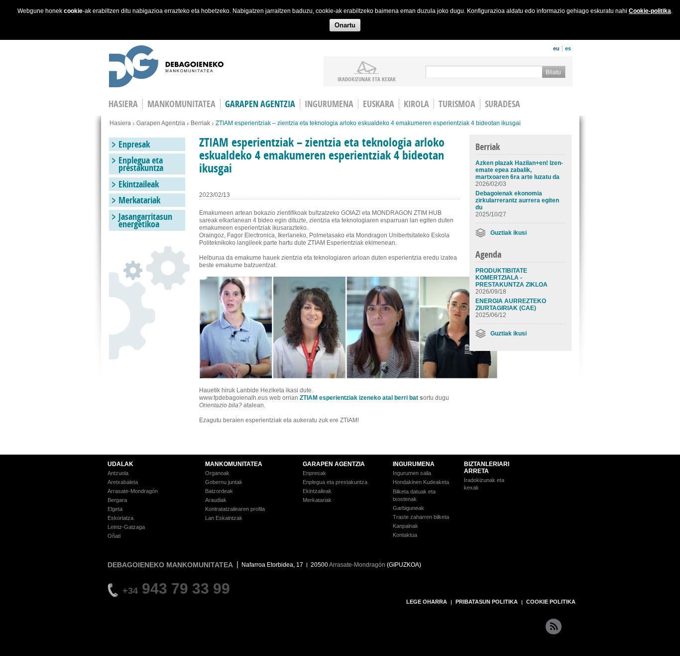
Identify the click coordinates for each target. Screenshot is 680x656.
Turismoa (457, 104)
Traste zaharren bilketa (421, 517)
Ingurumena (329, 104)
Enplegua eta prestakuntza (140, 164)
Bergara (117, 500)
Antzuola (118, 473)
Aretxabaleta (123, 482)
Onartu (345, 25)
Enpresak (134, 144)
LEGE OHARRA (426, 602)
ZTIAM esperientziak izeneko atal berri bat (359, 397)
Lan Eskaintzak (223, 518)
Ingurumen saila (412, 473)
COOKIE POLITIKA (550, 602)
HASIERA (123, 104)
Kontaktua (405, 535)
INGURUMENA (414, 464)
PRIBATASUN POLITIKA (486, 602)
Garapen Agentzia (160, 123)
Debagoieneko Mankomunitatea (166, 67)
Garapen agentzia (260, 104)
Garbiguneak (408, 508)
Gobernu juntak (223, 482)
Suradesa (502, 104)
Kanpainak (405, 526)
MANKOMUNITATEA (233, 464)
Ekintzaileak (138, 184)
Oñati (114, 536)
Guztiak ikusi (508, 232)
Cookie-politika (650, 10)
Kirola (416, 104)
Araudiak (216, 500)
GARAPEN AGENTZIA (334, 464)
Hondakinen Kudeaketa (421, 482)
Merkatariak (139, 200)
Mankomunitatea (181, 104)
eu (556, 48)
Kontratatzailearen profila (235, 509)
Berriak (200, 123)
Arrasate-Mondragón (133, 491)
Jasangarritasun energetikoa (145, 220)
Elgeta (115, 509)
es (568, 48)
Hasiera (120, 123)
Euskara (378, 104)
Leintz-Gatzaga (126, 527)
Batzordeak (219, 491)
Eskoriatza (120, 518)
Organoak (217, 473)
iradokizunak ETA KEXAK (367, 78)
